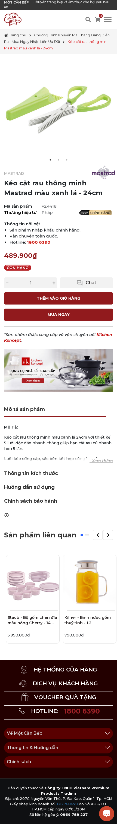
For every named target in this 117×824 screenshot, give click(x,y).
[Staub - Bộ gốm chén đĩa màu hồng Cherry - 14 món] (32, 581)
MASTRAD (14, 173)
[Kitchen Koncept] (58, 369)
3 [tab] (66, 160)
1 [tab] (50, 160)
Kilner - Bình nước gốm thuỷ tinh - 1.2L (87, 620)
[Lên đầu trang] (9, 814)
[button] (98, 535)
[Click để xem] (58, 108)
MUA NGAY (59, 314)
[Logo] (12, 19)
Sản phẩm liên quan (40, 535)
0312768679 (67, 804)
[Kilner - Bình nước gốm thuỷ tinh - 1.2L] (89, 581)
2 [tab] (58, 160)
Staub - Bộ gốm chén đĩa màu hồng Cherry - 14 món (32, 621)
